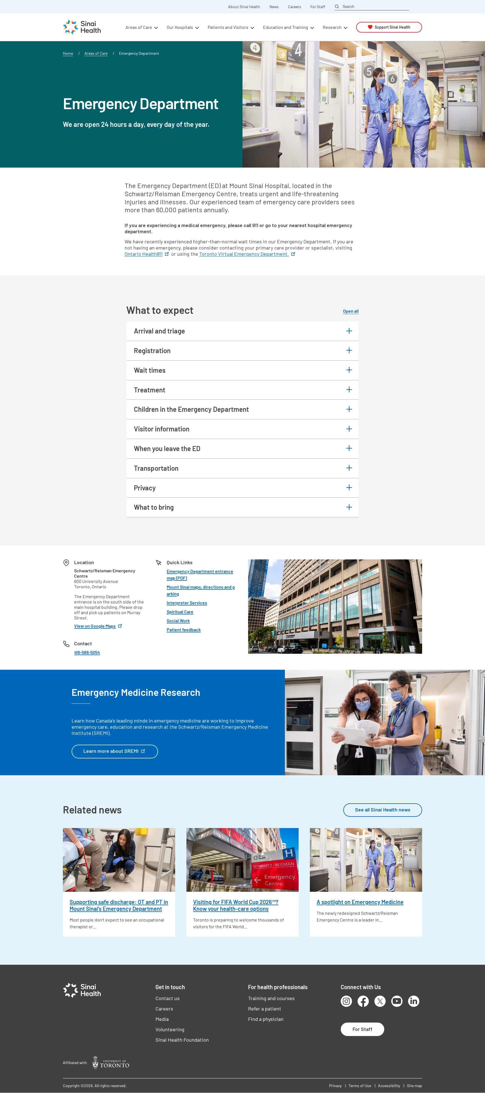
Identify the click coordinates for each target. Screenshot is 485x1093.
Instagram (346, 1001)
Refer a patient (264, 1008)
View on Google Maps (95, 625)
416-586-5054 (87, 652)
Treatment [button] (149, 390)
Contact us (167, 998)
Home (68, 53)
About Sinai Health (244, 6)
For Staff (317, 6)
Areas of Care (95, 53)
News (274, 6)
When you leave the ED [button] (167, 448)
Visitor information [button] (161, 429)
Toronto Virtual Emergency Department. (244, 254)
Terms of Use (360, 1085)
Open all (351, 311)
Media (162, 1019)
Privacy (335, 1085)
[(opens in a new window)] (111, 1062)
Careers (294, 6)
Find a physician (265, 1019)
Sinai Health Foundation (182, 1040)
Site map (414, 1085)
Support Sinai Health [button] (392, 27)
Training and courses (271, 998)
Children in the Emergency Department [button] (191, 409)
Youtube (396, 1001)
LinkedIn (413, 1001)
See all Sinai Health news (382, 809)
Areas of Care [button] (138, 27)
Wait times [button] (150, 370)
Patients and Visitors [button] (228, 27)
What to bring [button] (154, 507)
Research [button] (332, 27)
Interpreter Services (187, 602)
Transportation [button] (156, 468)
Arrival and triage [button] (159, 331)
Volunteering (169, 1029)
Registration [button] (152, 350)
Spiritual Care (180, 611)
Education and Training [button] (285, 27)
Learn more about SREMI (111, 751)
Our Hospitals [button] (180, 27)
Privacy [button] (145, 488)
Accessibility (389, 1085)
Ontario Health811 (144, 254)
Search (348, 6)
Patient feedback (184, 629)
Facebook (363, 1001)
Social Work (178, 620)
